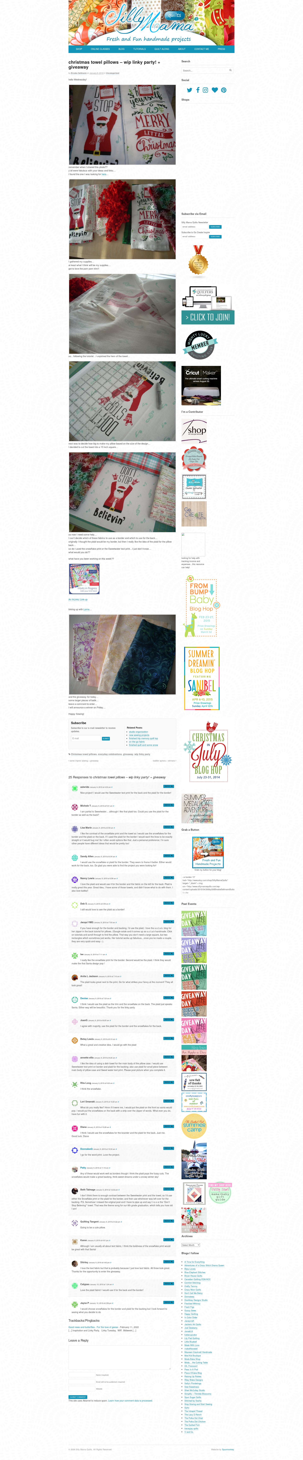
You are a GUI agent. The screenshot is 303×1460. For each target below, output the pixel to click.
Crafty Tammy (190, 1286)
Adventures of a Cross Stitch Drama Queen (204, 1265)
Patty (83, 1167)
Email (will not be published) (110, 1382)
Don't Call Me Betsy (193, 1293)
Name (102, 1375)
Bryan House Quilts (193, 1275)
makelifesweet (191, 1348)
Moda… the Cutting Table (196, 1362)
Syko (186, 1407)
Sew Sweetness (191, 1386)
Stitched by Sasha (192, 1400)
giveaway (128, 754)
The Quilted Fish (192, 1424)
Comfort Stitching (192, 1282)
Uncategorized (112, 73)
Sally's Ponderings (192, 1383)
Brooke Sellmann (78, 73)
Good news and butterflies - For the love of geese (93, 1327)
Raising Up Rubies (192, 1376)
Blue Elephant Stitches (194, 1272)
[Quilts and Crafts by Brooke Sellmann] (151, 43)
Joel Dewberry (190, 1327)
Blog (122, 48)
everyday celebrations (110, 754)
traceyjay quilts (191, 1428)
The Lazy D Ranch (193, 1414)
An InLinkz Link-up (77, 599)
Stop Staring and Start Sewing (198, 1404)
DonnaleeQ (86, 1149)
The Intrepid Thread (193, 1411)
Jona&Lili (188, 1331)
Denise (84, 998)
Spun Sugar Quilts (192, 1397)
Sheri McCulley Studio (194, 1390)
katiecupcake (190, 1334)
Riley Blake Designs (193, 1379)
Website (99, 1388)
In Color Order (190, 1317)
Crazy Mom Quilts (192, 1289)
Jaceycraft (189, 1320)
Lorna (86, 609)
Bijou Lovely (190, 1268)
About (182, 48)
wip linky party (142, 754)
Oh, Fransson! (191, 1365)
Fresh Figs (189, 1306)
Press (221, 48)
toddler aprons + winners (164, 760)
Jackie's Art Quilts (192, 1324)
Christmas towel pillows (84, 754)
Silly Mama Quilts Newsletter (194, 222)
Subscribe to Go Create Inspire (195, 232)
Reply (167, 786)
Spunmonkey (228, 1449)
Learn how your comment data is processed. (130, 1400)
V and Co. (189, 1431)
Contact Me (201, 48)
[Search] (230, 70)
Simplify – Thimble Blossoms (197, 1393)
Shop (79, 48)
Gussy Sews (190, 1310)
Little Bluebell (190, 1341)
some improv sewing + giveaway (83, 760)
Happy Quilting (191, 1313)
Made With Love (191, 1345)
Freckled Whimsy (192, 1303)
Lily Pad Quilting (191, 1338)
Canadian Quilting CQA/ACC (197, 1279)
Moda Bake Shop (192, 1358)
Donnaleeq (189, 1296)
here (104, 174)
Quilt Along (161, 48)
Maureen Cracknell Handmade (198, 1352)
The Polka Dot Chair (193, 1417)
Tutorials (139, 48)
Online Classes (100, 48)
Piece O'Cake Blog (193, 1372)
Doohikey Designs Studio (196, 1299)
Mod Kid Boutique (192, 1355)
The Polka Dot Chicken (195, 1421)
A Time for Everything (194, 1261)
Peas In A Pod (191, 1369)
